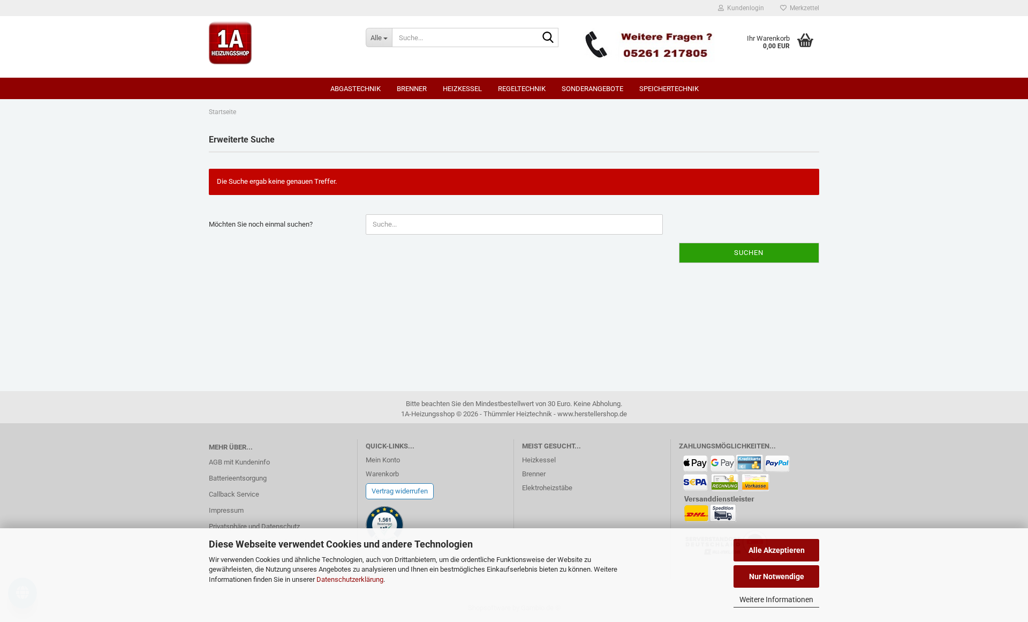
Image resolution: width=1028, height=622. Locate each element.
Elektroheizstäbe (547, 488)
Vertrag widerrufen (400, 491)
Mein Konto (383, 460)
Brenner (412, 89)
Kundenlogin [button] (744, 8)
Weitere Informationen (776, 599)
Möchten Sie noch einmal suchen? (261, 224)
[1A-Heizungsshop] (279, 43)
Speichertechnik (669, 89)
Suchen (749, 253)
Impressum (226, 510)
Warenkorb (382, 474)
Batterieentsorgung (238, 478)
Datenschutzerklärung (349, 579)
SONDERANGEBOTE (592, 89)
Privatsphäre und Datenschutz (254, 526)
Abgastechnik (355, 89)
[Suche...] (548, 38)
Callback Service (234, 494)
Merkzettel (803, 8)
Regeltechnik (522, 89)
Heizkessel (462, 89)
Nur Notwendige (776, 576)
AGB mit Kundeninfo (239, 462)
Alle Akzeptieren (777, 550)
